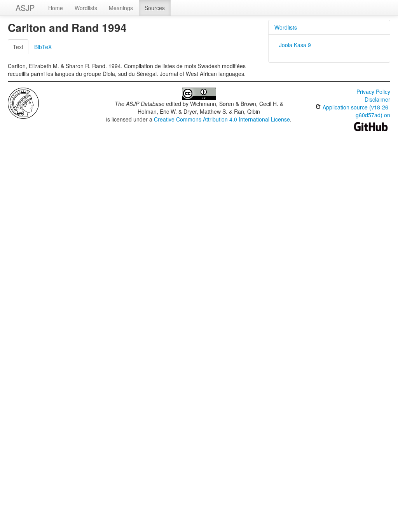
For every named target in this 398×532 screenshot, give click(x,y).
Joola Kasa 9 (295, 45)
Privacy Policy (373, 91)
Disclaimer (377, 99)
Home (55, 8)
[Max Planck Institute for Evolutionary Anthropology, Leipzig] (23, 102)
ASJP (25, 7)
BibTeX (43, 47)
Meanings (121, 8)
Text (18, 47)
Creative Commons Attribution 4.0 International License (222, 119)
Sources (155, 8)
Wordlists (86, 8)
